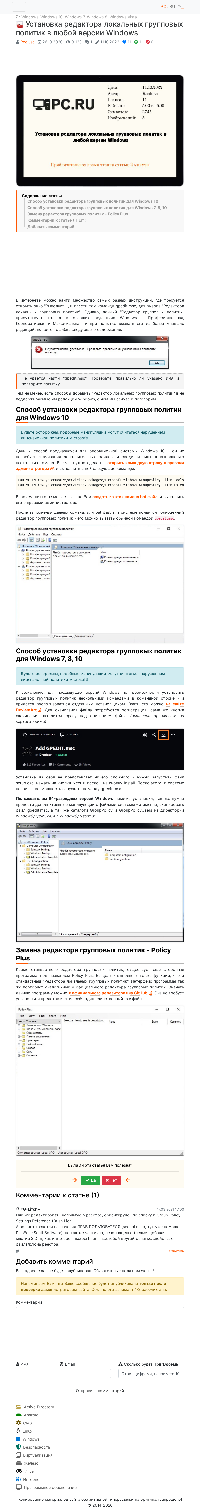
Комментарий (29, 1302)
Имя (24, 1364)
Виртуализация (37, 1455)
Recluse (27, 41)
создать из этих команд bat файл (125, 496)
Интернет (31, 1479)
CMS (27, 1423)
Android (31, 1415)
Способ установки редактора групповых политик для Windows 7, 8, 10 (97, 207)
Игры (29, 1471)
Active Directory (38, 1407)
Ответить (176, 1251)
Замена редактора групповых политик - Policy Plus (77, 213)
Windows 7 (75, 16)
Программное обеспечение (50, 1487)
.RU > (172, 6)
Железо (31, 1463)
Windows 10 (51, 16)
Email (69, 1364)
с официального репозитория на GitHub (108, 992)
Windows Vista (123, 16)
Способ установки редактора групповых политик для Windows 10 (92, 201)
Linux (26, 1431)
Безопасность (36, 1447)
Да (93, 1180)
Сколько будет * (150, 1364)
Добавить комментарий (50, 226)
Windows (29, 16)
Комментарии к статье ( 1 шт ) (57, 220)
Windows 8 (97, 16)
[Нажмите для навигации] (19, 7)
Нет (113, 1180)
